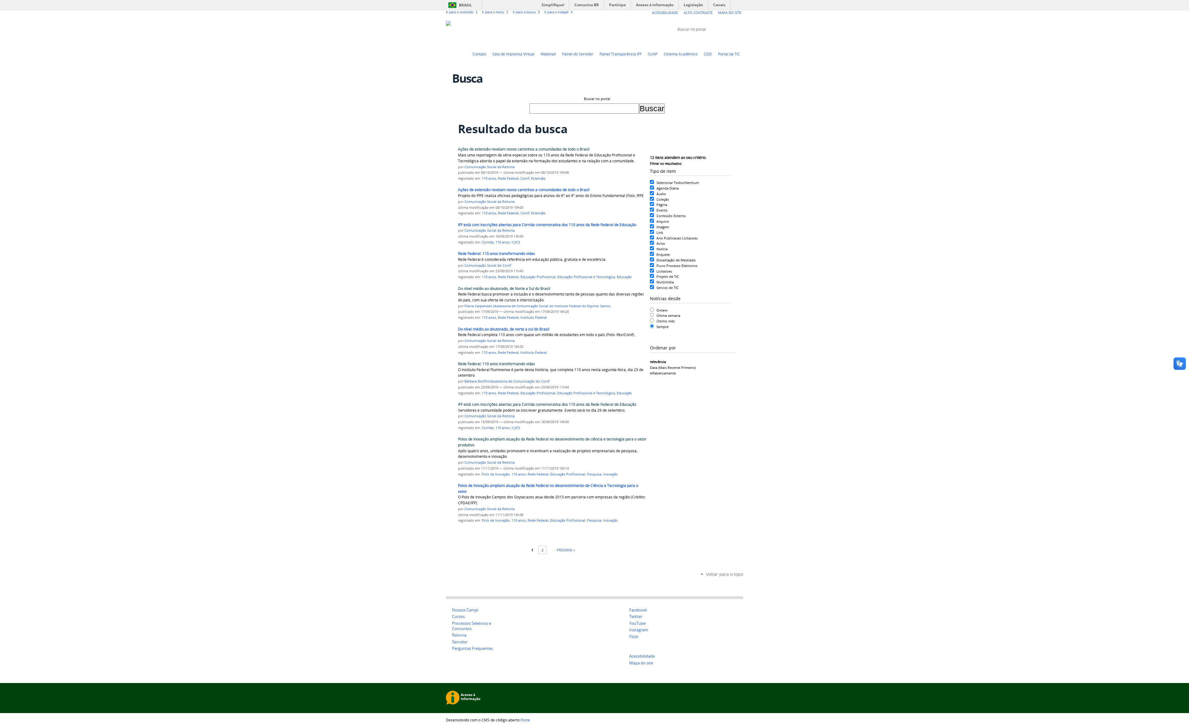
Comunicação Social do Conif (487, 265)
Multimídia (665, 282)
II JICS (516, 242)
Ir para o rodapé (558, 12)
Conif (524, 178)
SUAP (652, 53)
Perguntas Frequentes (472, 648)
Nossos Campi (465, 610)
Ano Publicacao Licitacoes (677, 238)
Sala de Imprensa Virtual (513, 53)
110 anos (489, 178)
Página (661, 204)
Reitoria (459, 635)
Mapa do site (641, 663)
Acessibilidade (665, 12)
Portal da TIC (729, 53)
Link (659, 232)
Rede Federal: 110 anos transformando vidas (496, 253)
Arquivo (662, 221)
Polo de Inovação (496, 474)
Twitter (709, 41)
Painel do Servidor (577, 53)
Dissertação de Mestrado (676, 260)
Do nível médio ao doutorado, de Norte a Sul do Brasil (504, 288)
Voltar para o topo (724, 574)
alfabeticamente (663, 373)
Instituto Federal (533, 317)
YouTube (717, 41)
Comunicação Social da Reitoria (489, 167)
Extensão (538, 178)
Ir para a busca (526, 12)
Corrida (488, 242)
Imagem (662, 227)
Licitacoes (664, 271)
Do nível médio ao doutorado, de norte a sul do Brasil (503, 329)
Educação (624, 277)
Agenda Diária (667, 188)
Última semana (668, 315)
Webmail (548, 53)
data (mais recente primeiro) (673, 367)
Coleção (662, 199)
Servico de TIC (667, 287)
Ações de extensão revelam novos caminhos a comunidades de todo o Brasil (524, 149)
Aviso (660, 243)
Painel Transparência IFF (620, 53)
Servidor (460, 642)
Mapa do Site (729, 12)
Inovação (610, 474)
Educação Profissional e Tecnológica (586, 277)
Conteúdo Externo (671, 215)
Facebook (724, 41)
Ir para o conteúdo (461, 12)
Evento (662, 210)
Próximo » (566, 550)
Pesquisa (594, 474)
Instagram (740, 41)
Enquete (663, 254)
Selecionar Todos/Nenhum (677, 182)
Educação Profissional (537, 277)
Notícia (662, 249)
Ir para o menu (495, 12)
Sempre (662, 326)
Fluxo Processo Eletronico (677, 265)
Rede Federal (508, 178)
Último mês (665, 321)
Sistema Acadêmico (681, 53)
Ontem (662, 310)
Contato (479, 53)
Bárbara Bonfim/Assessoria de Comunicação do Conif (507, 381)
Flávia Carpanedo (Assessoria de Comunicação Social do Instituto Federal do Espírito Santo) (537, 306)
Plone (525, 719)
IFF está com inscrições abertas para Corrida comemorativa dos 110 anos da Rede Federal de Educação (547, 224)
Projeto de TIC (667, 276)
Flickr (732, 41)
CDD (708, 53)
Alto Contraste (698, 12)
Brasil (465, 5)
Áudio (661, 193)
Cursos (458, 616)
